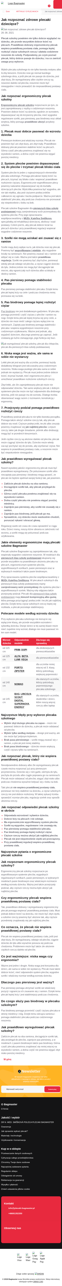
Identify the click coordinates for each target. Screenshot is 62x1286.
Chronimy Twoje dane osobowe (15, 1162)
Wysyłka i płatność (9, 1184)
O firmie (4, 1109)
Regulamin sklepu (9, 1171)
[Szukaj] (36, 4)
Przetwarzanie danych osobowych (16, 1153)
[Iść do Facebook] (7, 1234)
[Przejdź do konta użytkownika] (42, 4)
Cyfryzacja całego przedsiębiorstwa (17, 1158)
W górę (7, 1059)
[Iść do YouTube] (15, 1234)
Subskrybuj (52, 1089)
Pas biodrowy (8, 311)
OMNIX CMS (38, 1282)
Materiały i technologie (11, 1135)
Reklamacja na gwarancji (12, 1180)
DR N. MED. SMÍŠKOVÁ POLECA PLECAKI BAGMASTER (27, 1122)
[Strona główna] (3, 11)
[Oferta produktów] (57, 4)
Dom (8, 12)
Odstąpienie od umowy (11, 1175)
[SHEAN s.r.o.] (40, 1273)
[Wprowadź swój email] (30, 1089)
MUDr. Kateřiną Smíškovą (37, 218)
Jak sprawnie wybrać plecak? (14, 1131)
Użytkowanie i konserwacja (13, 1140)
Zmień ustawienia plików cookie (15, 1189)
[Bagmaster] (15, 4)
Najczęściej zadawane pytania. (15, 1167)
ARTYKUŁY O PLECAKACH (27, 12)
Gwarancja (6, 1127)
